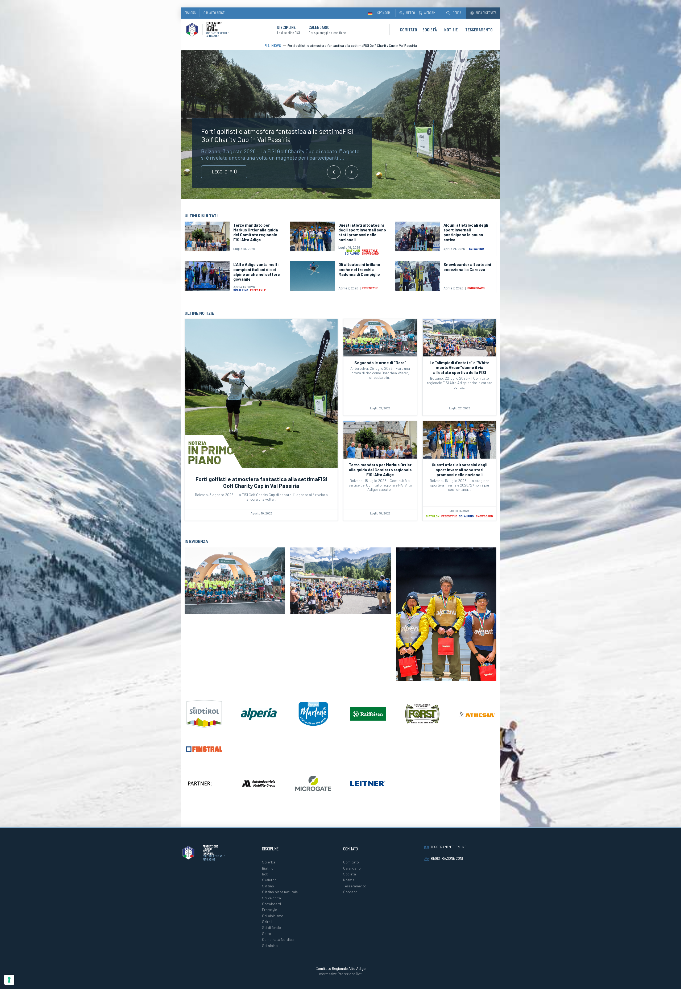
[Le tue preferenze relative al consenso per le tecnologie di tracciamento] (9, 980)
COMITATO (408, 29)
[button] (454, 13)
